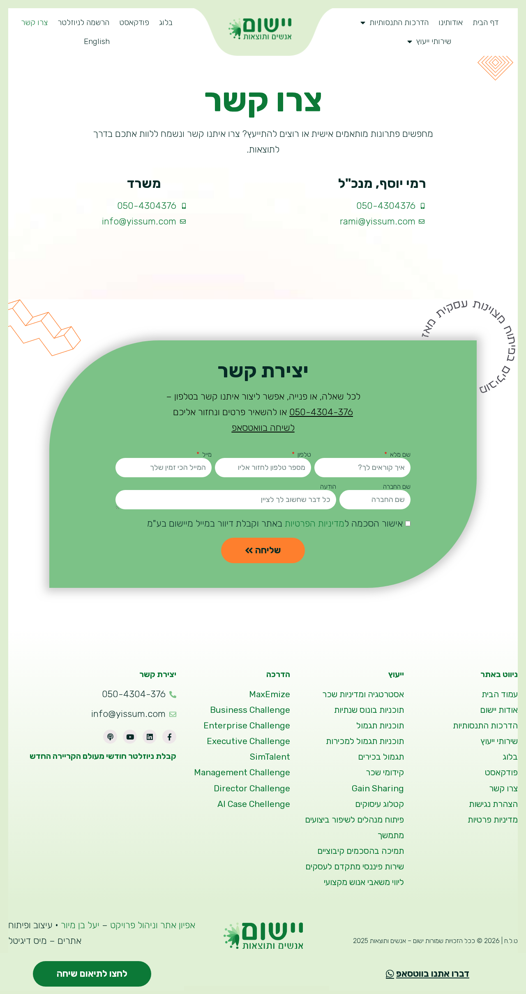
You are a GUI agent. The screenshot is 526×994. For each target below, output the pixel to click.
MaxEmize (269, 694)
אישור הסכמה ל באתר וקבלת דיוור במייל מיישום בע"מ (275, 523)
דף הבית (485, 22)
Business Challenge (250, 710)
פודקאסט (134, 22)
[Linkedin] (150, 737)
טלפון (303, 454)
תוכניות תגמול (380, 725)
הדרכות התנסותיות (399, 22)
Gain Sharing (378, 788)
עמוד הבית (500, 694)
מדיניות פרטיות (493, 820)
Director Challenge (252, 788)
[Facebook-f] (169, 737)
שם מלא (399, 454)
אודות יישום (499, 710)
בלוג (166, 22)
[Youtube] (130, 737)
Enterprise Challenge (246, 725)
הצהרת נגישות (493, 804)
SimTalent (270, 757)
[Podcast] (110, 737)
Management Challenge (242, 772)
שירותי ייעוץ (433, 41)
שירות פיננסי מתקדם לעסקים (354, 866)
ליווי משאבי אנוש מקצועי (364, 882)
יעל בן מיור (81, 925)
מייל (206, 454)
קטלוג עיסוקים (379, 804)
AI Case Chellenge (253, 804)
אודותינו (450, 22)
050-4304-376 (321, 412)
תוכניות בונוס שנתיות (369, 710)
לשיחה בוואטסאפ (263, 427)
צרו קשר (34, 22)
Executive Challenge (248, 741)
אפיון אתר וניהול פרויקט (152, 925)
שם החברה (397, 486)
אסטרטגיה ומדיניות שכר (363, 694)
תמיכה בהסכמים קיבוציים (360, 851)
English (97, 41)
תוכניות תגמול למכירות (365, 741)
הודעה (328, 486)
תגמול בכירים (381, 757)
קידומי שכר (385, 772)
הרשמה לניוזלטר (83, 22)
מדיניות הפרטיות (314, 523)
